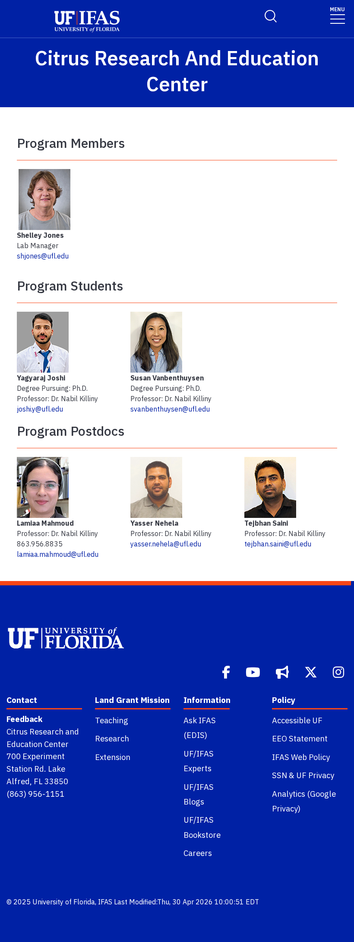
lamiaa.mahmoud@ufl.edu (57, 554)
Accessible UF (297, 720)
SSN (279, 775)
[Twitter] (311, 671)
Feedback (24, 719)
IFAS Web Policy (301, 757)
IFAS (105, 901)
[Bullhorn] (283, 671)
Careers (197, 853)
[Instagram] (339, 671)
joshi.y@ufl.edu (40, 409)
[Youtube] (254, 671)
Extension (112, 757)
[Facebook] (227, 671)
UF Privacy (315, 775)
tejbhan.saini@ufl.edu (277, 544)
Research (112, 738)
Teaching (111, 720)
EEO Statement (300, 738)
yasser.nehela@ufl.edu (165, 544)
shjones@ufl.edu (43, 256)
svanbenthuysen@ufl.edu (170, 409)
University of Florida (63, 901)
